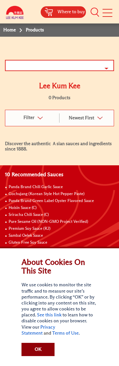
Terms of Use (65, 333)
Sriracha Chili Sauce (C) (29, 215)
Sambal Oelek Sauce (26, 236)
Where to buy (71, 12)
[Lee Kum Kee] (15, 14)
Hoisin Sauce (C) (23, 208)
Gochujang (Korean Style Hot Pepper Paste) (47, 194)
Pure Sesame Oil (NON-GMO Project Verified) (48, 222)
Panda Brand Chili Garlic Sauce (36, 187)
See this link (49, 315)
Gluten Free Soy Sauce (28, 243)
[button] (95, 12)
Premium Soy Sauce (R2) (30, 229)
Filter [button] (28, 117)
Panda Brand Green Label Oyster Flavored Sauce (51, 201)
